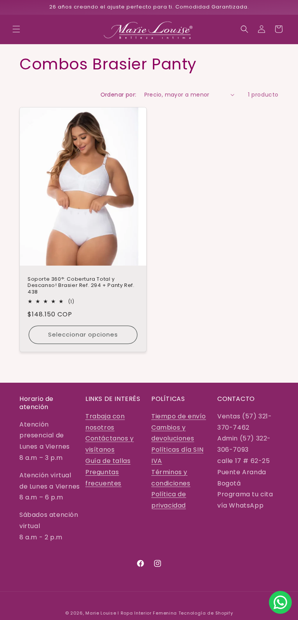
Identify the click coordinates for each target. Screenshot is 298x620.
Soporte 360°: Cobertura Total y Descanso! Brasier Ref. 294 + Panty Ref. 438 (81, 285)
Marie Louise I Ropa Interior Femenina (131, 613)
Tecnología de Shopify (205, 613)
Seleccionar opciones (83, 334)
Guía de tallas (107, 460)
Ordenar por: (118, 94)
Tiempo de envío (178, 416)
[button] (16, 29)
